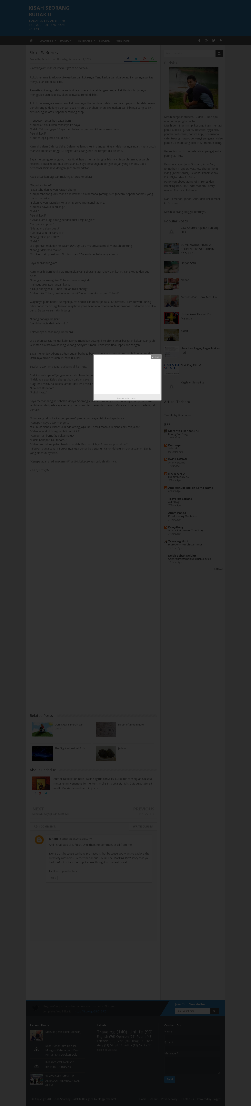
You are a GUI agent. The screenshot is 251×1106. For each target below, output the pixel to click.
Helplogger (131, 398)
